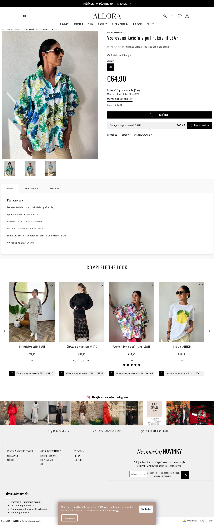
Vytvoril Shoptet (193, 520)
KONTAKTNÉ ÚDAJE (48, 455)
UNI (132, 360)
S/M (82, 360)
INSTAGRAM (79, 451)
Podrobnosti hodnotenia (156, 46)
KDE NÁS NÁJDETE (48, 460)
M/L (89, 360)
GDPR (42, 464)
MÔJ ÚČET (11, 460)
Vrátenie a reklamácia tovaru (26, 501)
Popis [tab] (10, 188)
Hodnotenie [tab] (31, 188)
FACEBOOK (78, 460)
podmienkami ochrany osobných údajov (167, 474)
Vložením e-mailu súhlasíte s (163, 474)
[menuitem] (64, 24)
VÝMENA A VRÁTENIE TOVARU (20, 451)
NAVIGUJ (123, 3)
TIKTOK (77, 455)
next (209, 331)
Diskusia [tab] (54, 188)
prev (4, 331)
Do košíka (162, 115)
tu (117, 510)
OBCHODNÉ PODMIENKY (50, 451)
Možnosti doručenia (120, 98)
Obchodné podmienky (22, 505)
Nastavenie (69, 517)
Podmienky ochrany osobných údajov (30, 508)
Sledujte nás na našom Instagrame (110, 397)
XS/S (75, 360)
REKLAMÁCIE (12, 455)
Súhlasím (146, 509)
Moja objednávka (20, 512)
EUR (24, 16)
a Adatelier (206, 520)
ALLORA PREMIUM (114, 32)
